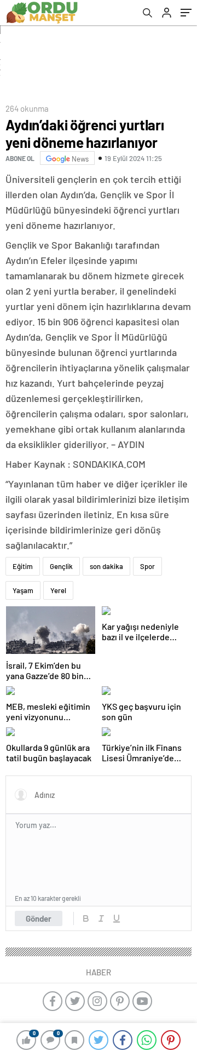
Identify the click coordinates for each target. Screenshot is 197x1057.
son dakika (106, 566)
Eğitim (23, 566)
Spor (147, 566)
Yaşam (23, 590)
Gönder (38, 918)
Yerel (58, 590)
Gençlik (61, 566)
